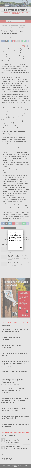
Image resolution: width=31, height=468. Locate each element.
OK (21, 247)
